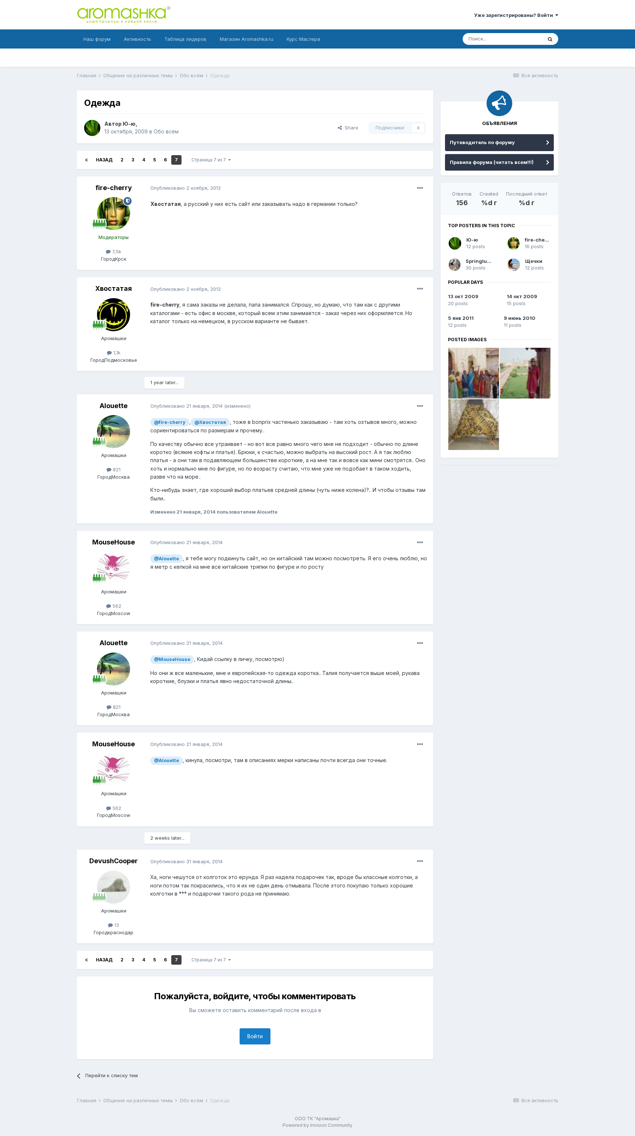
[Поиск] (550, 39)
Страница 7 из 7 (209, 159)
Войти (255, 1036)
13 (116, 925)
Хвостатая (113, 288)
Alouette (114, 406)
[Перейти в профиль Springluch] (454, 264)
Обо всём (166, 131)
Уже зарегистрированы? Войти (514, 15)
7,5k (116, 251)
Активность (137, 39)
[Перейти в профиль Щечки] (513, 264)
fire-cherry (114, 188)
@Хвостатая (210, 422)
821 (116, 469)
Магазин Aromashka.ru (246, 39)
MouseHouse (113, 542)
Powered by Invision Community (317, 1125)
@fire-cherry (170, 422)
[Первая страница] (86, 160)
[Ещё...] (420, 188)
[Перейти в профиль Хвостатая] (113, 314)
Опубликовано (185, 188)
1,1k (116, 353)
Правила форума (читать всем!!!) (492, 162)
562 (116, 606)
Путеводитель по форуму (482, 142)
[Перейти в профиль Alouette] (113, 431)
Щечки (533, 261)
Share (350, 128)
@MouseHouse (172, 659)
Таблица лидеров (185, 39)
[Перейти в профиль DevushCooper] (113, 887)
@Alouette (166, 558)
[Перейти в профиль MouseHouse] (113, 568)
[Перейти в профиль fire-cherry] (113, 213)
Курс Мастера (303, 39)
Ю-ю (129, 124)
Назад (104, 159)
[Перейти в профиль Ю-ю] (92, 128)
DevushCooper (113, 861)
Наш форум (97, 39)
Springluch (479, 261)
